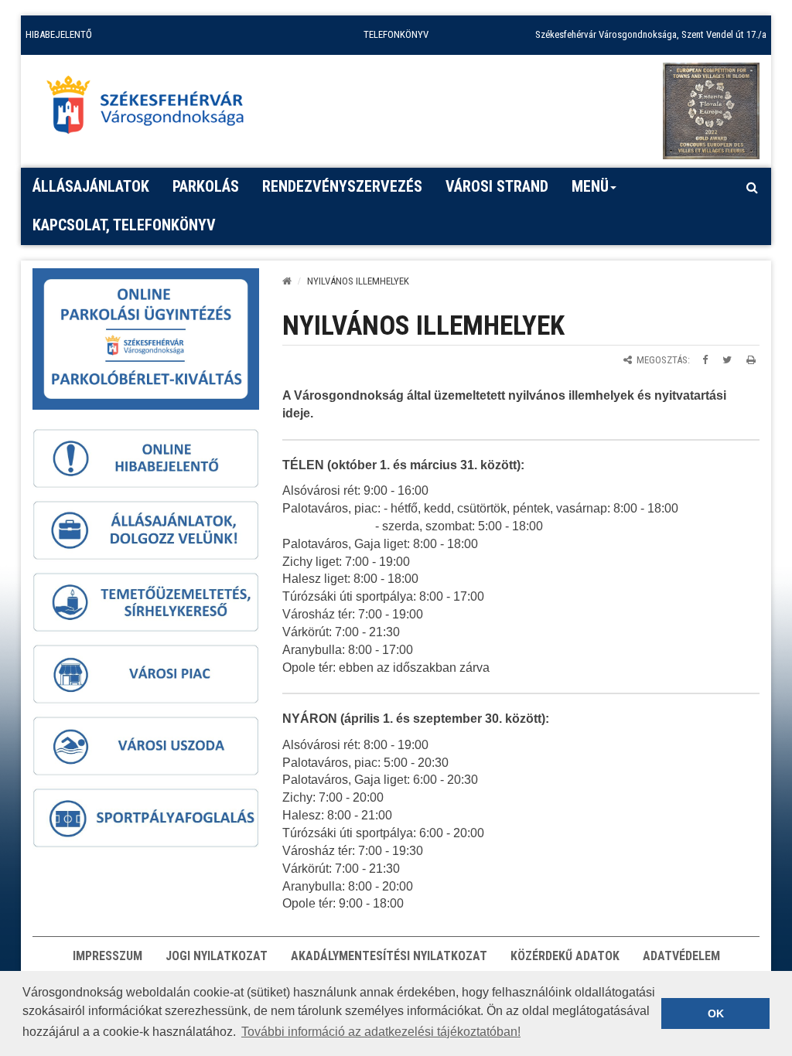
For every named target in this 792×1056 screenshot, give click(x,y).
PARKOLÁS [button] (205, 186)
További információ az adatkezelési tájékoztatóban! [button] (381, 1031)
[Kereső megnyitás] (751, 187)
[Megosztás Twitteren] (727, 360)
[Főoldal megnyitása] (152, 109)
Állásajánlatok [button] (90, 186)
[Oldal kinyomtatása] (751, 360)
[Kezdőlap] (287, 281)
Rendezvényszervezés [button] (342, 186)
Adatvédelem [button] (681, 956)
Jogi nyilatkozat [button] (217, 956)
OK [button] (716, 1013)
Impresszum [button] (107, 956)
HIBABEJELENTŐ (59, 34)
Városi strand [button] (497, 186)
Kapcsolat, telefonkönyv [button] (124, 225)
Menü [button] (590, 186)
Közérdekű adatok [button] (565, 956)
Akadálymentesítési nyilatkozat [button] (389, 956)
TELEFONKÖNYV (396, 34)
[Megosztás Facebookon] (705, 360)
